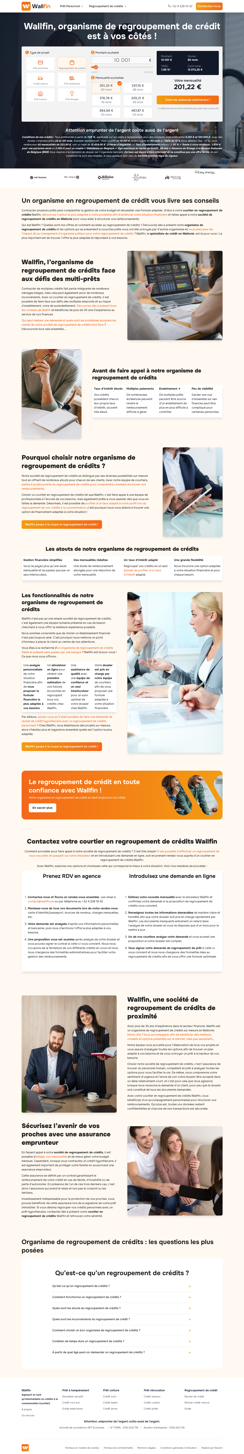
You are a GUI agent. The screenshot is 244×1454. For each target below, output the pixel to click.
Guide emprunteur (72, 1408)
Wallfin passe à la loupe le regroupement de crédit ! (61, 524)
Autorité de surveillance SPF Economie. (82, 1427)
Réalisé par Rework (212, 1447)
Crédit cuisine (152, 1402)
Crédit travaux (152, 1396)
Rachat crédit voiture (197, 1402)
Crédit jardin (151, 1408)
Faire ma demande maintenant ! (187, 100)
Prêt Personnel (70, 6)
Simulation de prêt (72, 1396)
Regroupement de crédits (106, 6)
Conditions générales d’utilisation (178, 1447)
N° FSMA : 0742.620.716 (124, 1427)
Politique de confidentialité (118, 1447)
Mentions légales (146, 1447)
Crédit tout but (71, 1402)
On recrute (28, 1415)
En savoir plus (43, 808)
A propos (27, 1409)
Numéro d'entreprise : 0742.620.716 (164, 1427)
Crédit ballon (110, 1402)
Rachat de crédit (194, 1396)
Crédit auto (109, 1396)
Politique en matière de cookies (82, 1447)
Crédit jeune (110, 1408)
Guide (188, 1408)
